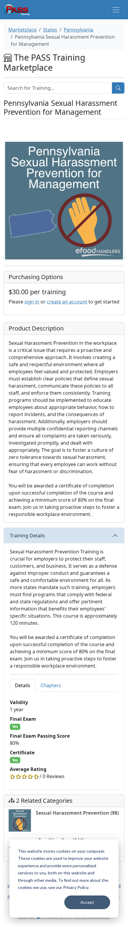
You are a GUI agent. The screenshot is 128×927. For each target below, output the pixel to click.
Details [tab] (22, 685)
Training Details (27, 535)
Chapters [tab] (50, 685)
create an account (67, 301)
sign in (31, 301)
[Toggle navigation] (116, 10)
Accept (87, 902)
